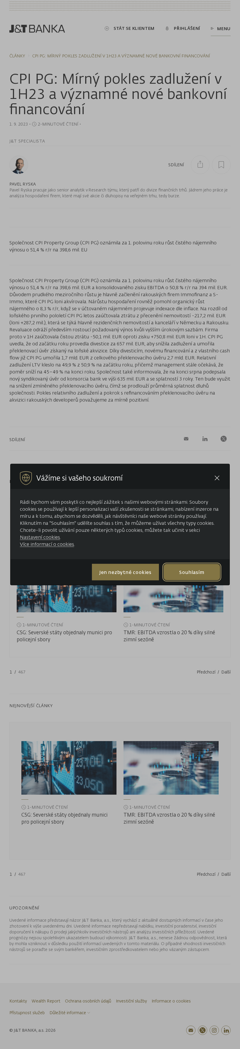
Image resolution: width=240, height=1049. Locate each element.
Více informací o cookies (47, 544)
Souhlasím (191, 572)
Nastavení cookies (40, 537)
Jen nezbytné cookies (125, 572)
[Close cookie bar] (217, 478)
